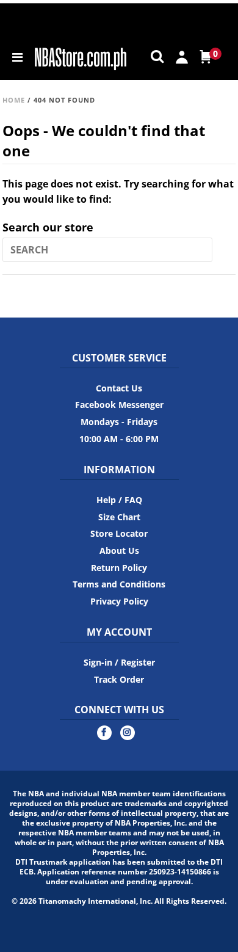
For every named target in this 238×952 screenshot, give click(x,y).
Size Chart (119, 517)
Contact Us (119, 388)
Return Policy (119, 567)
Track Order (119, 679)
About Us (119, 550)
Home (13, 99)
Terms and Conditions (119, 584)
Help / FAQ (119, 500)
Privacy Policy (119, 601)
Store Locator (119, 533)
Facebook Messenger (119, 404)
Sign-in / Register (119, 662)
